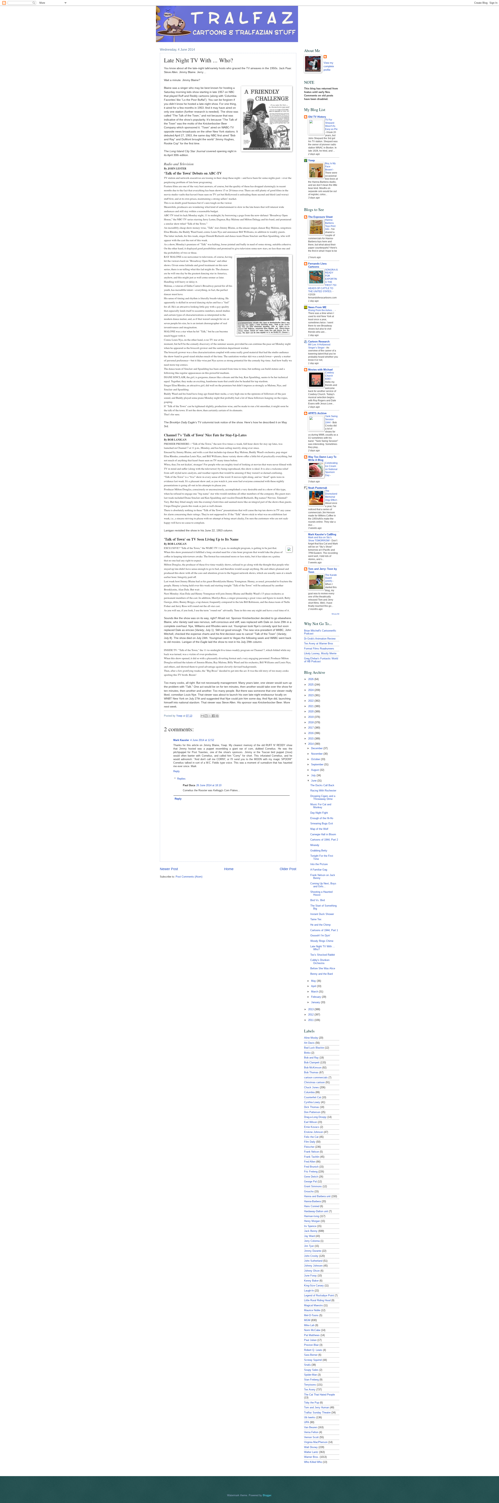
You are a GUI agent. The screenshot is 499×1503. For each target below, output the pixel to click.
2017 (311, 727)
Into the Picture (319, 864)
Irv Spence (310, 1226)
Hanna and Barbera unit (317, 1196)
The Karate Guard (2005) (331, 578)
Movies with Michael (320, 369)
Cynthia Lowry (312, 1102)
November (317, 753)
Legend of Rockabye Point (319, 1295)
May (314, 980)
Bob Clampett (311, 1062)
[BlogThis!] (206, 716)
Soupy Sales (311, 1369)
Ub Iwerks (309, 1417)
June (314, 780)
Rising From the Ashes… (321, 310)
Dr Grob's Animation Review (319, 638)
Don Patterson (312, 1112)
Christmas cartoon (314, 1082)
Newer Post (169, 869)
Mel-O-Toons (311, 1315)
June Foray (310, 1275)
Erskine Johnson (313, 1132)
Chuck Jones (311, 1087)
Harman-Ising (311, 1216)
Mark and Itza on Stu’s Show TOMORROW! (320, 539)
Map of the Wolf (319, 828)
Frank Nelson (311, 1151)
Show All (335, 614)
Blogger (267, 1495)
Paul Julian (310, 1340)
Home (229, 869)
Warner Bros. (311, 1456)
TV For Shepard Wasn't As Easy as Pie (331, 124)
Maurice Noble (312, 1310)
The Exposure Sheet (320, 216)
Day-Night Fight (319, 812)
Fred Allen (309, 1161)
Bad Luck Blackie (314, 1047)
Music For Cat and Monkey (320, 806)
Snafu (307, 1364)
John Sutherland (313, 1260)
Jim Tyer (309, 1246)
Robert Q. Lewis (313, 1350)
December (317, 748)
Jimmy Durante (312, 1250)
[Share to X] (210, 716)
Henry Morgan (312, 1221)
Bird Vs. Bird (317, 900)
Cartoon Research (319, 341)
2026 (311, 679)
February (316, 996)
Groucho (309, 1191)
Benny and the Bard (321, 973)
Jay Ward (309, 1236)
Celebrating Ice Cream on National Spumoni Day (331, 469)
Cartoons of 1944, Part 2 (324, 839)
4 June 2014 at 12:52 (202, 740)
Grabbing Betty (318, 850)
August (315, 769)
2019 (311, 716)
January (316, 1002)
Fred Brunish (311, 1166)
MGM (307, 1320)
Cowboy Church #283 (329, 375)
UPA (306, 1422)
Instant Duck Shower (322, 914)
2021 (311, 706)
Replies (181, 778)
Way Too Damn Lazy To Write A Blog (322, 458)
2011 (311, 1020)
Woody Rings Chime (321, 940)
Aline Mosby (311, 1037)
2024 (311, 690)
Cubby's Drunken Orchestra (319, 961)
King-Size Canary (314, 1285)
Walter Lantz (311, 1452)
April (314, 986)
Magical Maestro (313, 1305)
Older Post (288, 869)
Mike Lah (309, 1325)
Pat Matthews (312, 1335)
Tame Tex (315, 919)
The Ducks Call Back (322, 785)
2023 (311, 695)
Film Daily (309, 1141)
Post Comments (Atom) (189, 876)
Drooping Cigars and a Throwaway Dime (322, 797)
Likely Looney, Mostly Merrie (320, 653)
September (317, 764)
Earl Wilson (310, 1122)
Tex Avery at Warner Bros (318, 643)
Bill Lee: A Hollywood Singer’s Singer (319, 346)
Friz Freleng (311, 1171)
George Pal (310, 1181)
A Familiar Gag (318, 869)
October (316, 759)
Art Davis (309, 1042)
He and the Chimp (320, 924)
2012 (311, 1014)
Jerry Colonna (312, 1240)
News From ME (317, 307)
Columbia (309, 1092)
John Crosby (311, 1255)
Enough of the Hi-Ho (321, 818)
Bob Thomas (311, 1072)
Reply (176, 771)
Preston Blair (311, 1344)
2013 (311, 1009)
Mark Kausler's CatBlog (322, 534)
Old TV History (317, 116)
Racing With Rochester (323, 790)
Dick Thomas (311, 1107)
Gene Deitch (311, 1176)
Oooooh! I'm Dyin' (320, 935)
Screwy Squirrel (313, 1359)
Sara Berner (311, 1354)
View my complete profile (329, 66)
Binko (307, 1052)
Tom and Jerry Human (316, 1407)
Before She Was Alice (322, 968)
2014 (311, 743)
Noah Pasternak (317, 487)
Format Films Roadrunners (319, 648)
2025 (311, 684)
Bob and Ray (311, 1057)
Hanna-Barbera (312, 1201)
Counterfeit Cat (312, 1097)
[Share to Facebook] (213, 716)
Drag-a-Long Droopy (315, 1117)
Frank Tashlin (311, 1156)
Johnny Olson (312, 1270)
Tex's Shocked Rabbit (322, 954)
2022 (311, 700)
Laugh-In (309, 1290)
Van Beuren (310, 1427)
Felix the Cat (311, 1136)
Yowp (179, 715)
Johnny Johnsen (313, 1265)
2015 (311, 738)
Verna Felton (311, 1432)
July (314, 775)
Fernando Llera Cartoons (317, 265)
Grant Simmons (313, 1186)
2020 (311, 711)
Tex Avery (309, 1389)
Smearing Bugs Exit (321, 823)
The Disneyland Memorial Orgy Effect (331, 496)
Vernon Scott (311, 1437)
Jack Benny (311, 1231)
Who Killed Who (313, 1462)
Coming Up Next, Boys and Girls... (323, 885)
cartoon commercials (316, 1077)
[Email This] (202, 716)
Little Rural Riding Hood (317, 1300)
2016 (311, 733)
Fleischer (309, 1146)
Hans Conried (311, 1206)
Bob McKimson (312, 1067)
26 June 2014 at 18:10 (208, 785)
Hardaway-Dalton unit (316, 1211)
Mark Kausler (181, 740)
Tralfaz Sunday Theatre (317, 1412)
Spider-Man (310, 1374)
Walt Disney (311, 1447)
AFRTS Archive (317, 413)
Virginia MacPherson (315, 1442)
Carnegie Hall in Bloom (323, 834)
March (315, 991)
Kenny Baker (311, 1280)
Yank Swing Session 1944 (331, 419)
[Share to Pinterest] (217, 716)
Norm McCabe (312, 1330)
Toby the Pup (311, 1402)
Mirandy (314, 845)
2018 (311, 722)
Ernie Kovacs (311, 1126)
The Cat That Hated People (319, 1394)
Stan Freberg (311, 1379)
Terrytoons (310, 1384)
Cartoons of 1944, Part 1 (324, 930)
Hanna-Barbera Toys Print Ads (330, 225)
